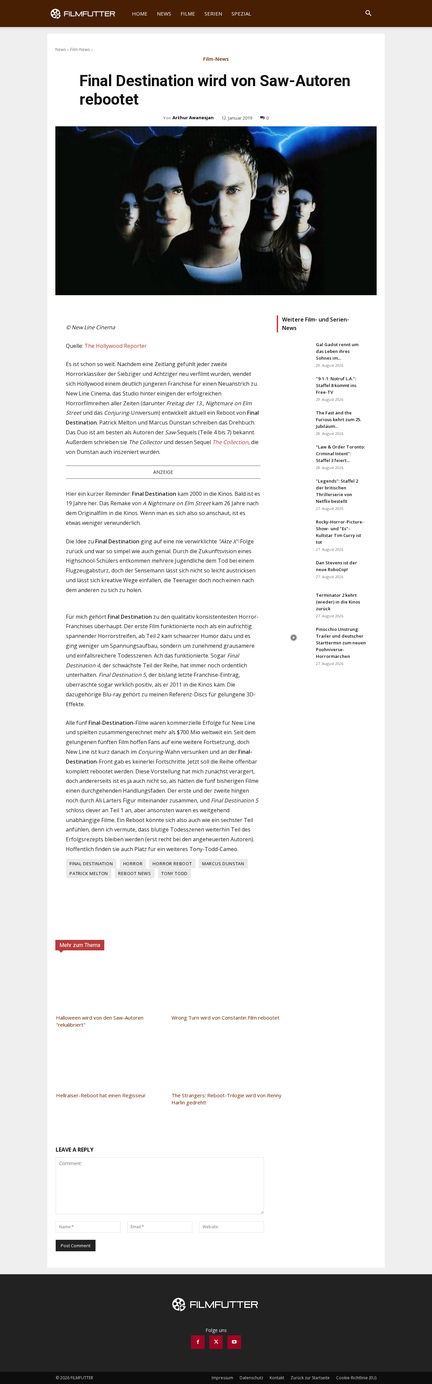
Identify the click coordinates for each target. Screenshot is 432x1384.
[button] (368, 14)
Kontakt (277, 1378)
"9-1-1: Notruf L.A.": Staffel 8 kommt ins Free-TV (336, 385)
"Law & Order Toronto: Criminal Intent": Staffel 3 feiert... (340, 453)
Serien (213, 13)
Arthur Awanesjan (193, 117)
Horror (133, 864)
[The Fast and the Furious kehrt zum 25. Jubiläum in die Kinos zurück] (293, 421)
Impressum (222, 1378)
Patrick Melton (89, 873)
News (164, 13)
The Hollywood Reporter (115, 346)
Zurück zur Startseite (310, 1378)
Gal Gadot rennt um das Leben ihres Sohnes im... (337, 351)
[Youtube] (234, 1342)
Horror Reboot (172, 864)
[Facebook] (198, 1342)
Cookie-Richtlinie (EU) (356, 1378)
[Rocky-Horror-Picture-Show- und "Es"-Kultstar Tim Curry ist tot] (293, 530)
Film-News (80, 49)
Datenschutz (251, 1378)
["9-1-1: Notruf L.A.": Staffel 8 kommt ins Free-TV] (293, 387)
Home (139, 13)
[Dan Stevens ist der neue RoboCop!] (293, 571)
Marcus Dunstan (223, 864)
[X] (216, 1342)
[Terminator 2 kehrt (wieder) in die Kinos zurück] (293, 603)
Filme (188, 13)
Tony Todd (174, 873)
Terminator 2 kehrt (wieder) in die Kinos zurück (338, 602)
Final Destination (91, 864)
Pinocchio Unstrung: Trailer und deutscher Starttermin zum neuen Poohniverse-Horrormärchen (341, 642)
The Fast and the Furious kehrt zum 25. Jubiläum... (338, 419)
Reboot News (134, 873)
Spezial (241, 13)
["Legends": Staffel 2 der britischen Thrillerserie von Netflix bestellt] (293, 489)
